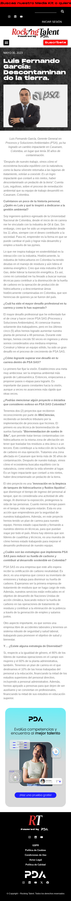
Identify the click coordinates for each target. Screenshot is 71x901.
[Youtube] (21, 16)
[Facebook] (47, 882)
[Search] (62, 11)
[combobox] (47, 11)
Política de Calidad (36, 864)
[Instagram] (9, 16)
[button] (6, 42)
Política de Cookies (35, 850)
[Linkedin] (15, 16)
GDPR (35, 845)
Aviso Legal (35, 860)
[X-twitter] (41, 882)
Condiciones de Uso (35, 855)
